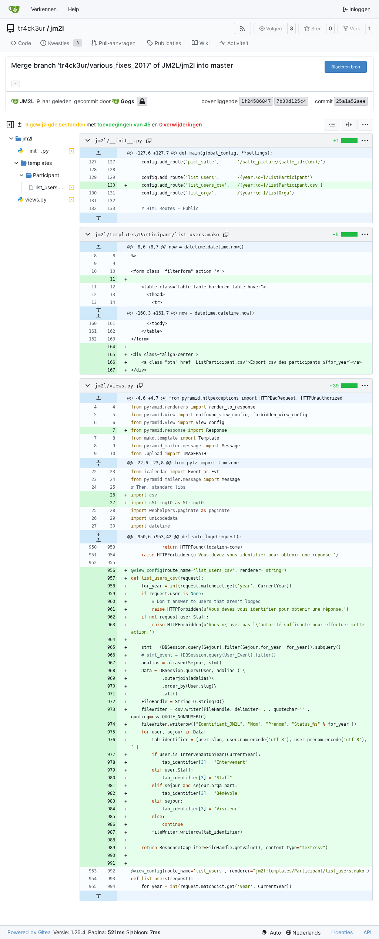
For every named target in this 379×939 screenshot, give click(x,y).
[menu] (365, 124)
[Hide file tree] (10, 124)
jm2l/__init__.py (118, 140)
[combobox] (331, 124)
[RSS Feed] (242, 28)
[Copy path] (149, 140)
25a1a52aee (351, 101)
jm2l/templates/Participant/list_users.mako (157, 234)
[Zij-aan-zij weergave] (348, 124)
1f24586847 (256, 101)
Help (73, 9)
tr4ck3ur (31, 28)
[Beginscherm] (14, 9)
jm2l (57, 28)
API (367, 932)
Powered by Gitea (29, 932)
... (15, 83)
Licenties (342, 932)
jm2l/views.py (114, 386)
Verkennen (44, 9)
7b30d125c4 (291, 101)
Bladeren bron (345, 67)
